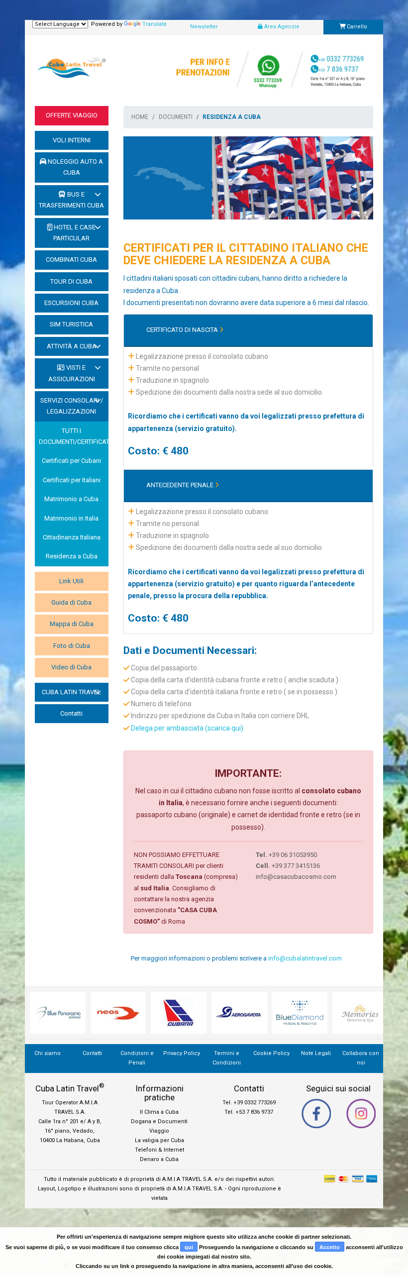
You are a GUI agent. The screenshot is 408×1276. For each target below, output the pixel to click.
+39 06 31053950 (286, 854)
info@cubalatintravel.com (305, 958)
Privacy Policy (181, 1053)
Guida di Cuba (71, 602)
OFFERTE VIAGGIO (72, 115)
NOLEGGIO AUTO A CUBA (74, 167)
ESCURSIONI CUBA (71, 303)
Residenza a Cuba (72, 556)
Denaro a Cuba (159, 1159)
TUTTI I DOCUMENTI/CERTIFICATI (73, 436)
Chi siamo (47, 1053)
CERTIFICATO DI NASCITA (182, 329)
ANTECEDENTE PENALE (180, 485)
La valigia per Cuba (159, 1140)
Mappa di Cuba (72, 624)
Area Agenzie (281, 26)
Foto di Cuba (71, 645)
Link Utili (71, 581)
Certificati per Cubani (71, 460)
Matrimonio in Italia (71, 518)
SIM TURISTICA (71, 324)
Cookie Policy (271, 1053)
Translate (154, 24)
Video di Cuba (71, 667)
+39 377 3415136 (288, 865)
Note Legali (316, 1053)
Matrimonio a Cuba (71, 499)
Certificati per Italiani (72, 480)
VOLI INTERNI (72, 140)
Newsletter (204, 26)
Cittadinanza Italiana (72, 537)
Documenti (176, 116)
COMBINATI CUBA (71, 259)
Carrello (356, 26)
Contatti (71, 713)
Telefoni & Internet (159, 1150)
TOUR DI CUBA (71, 281)
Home (139, 116)
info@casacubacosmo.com (296, 876)
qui (189, 1247)
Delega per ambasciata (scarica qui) (187, 728)
